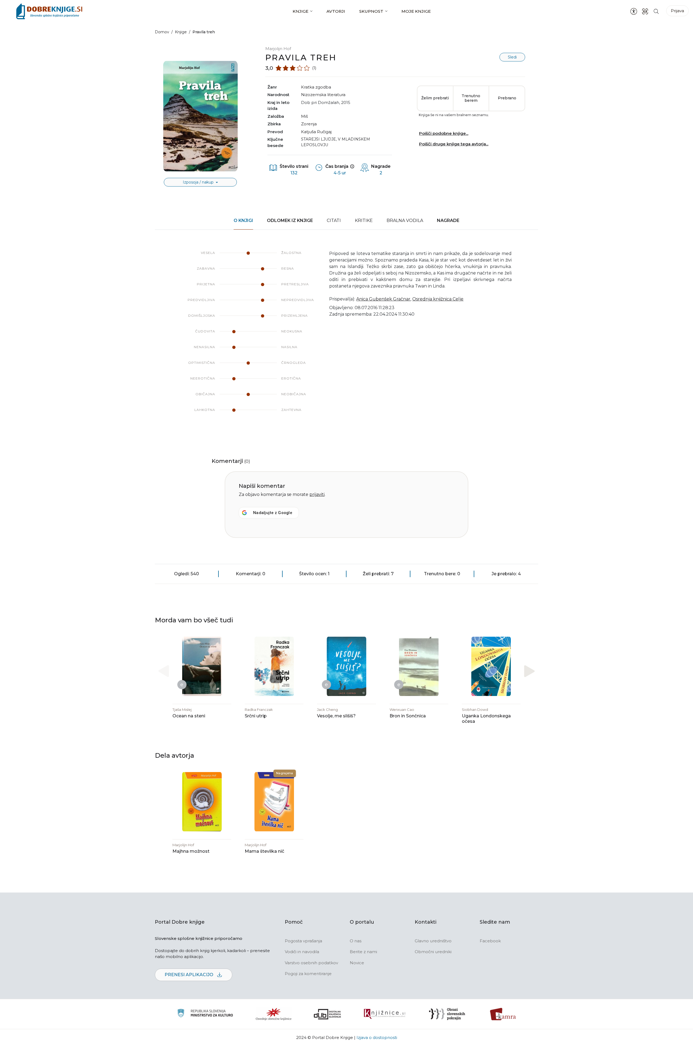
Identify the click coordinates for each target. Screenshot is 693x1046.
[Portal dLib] (327, 1014)
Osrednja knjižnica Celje (437, 299)
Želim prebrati (435, 98)
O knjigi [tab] (243, 220)
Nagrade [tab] (448, 220)
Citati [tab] (334, 220)
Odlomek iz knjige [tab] (290, 220)
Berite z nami (363, 951)
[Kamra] (503, 1014)
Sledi (512, 57)
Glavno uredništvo (433, 940)
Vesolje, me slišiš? (336, 715)
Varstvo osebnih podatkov (311, 962)
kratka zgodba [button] (316, 87)
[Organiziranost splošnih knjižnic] (274, 1014)
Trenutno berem (471, 98)
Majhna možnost (191, 851)
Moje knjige (416, 11)
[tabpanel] (346, 337)
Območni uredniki (433, 951)
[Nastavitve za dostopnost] (634, 11)
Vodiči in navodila (302, 951)
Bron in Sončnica (408, 715)
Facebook (490, 940)
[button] (529, 671)
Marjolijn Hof (278, 48)
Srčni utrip (256, 715)
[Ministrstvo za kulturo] (205, 1014)
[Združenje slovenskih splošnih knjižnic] (385, 1014)
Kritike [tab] (364, 220)
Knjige (300, 11)
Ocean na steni (188, 715)
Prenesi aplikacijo (189, 974)
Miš (304, 116)
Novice (357, 962)
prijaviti (317, 494)
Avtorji (335, 11)
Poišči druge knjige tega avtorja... (453, 143)
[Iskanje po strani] (656, 11)
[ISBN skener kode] (645, 11)
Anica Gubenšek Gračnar (383, 299)
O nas (355, 940)
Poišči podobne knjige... (443, 133)
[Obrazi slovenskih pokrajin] (447, 1014)
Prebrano (507, 98)
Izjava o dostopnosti (377, 1037)
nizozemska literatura (323, 94)
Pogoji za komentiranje (308, 973)
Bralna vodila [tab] (405, 220)
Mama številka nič (264, 851)
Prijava (677, 10)
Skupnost (371, 11)
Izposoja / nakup (199, 182)
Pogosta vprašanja (303, 940)
